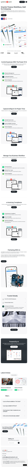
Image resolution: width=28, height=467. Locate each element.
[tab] (14, 299)
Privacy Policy (7, 463)
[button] (26, 2)
